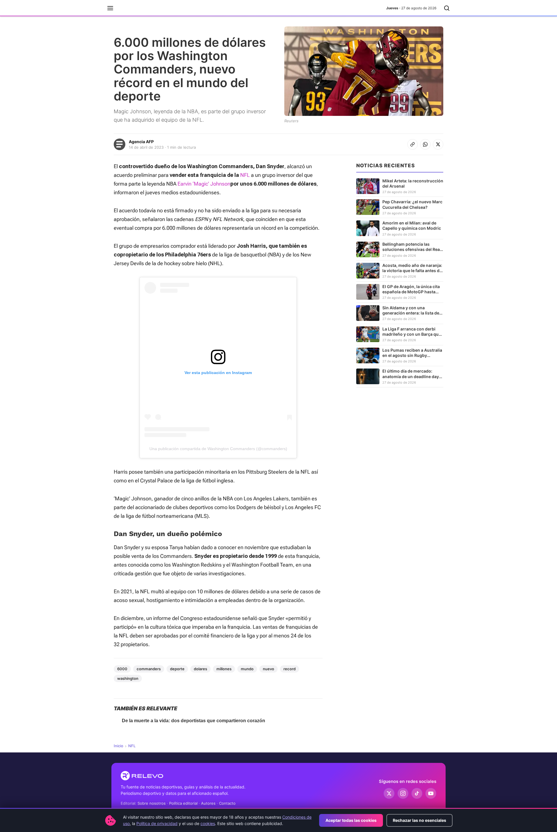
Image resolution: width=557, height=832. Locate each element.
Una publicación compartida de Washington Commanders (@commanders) (218, 448)
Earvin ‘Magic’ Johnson (204, 184)
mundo (247, 668)
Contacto (227, 803)
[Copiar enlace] (412, 144)
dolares (200, 668)
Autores (208, 803)
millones (224, 668)
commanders (149, 668)
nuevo (268, 668)
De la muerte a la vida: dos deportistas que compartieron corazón (193, 720)
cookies (207, 823)
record (289, 668)
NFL (245, 175)
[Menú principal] (110, 8)
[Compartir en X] (438, 144)
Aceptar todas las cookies (351, 820)
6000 (122, 668)
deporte (177, 668)
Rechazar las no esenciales (419, 820)
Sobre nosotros (152, 803)
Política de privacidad (157, 823)
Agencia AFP (141, 141)
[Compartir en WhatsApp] (425, 144)
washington (127, 678)
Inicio (118, 745)
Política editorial (183, 803)
